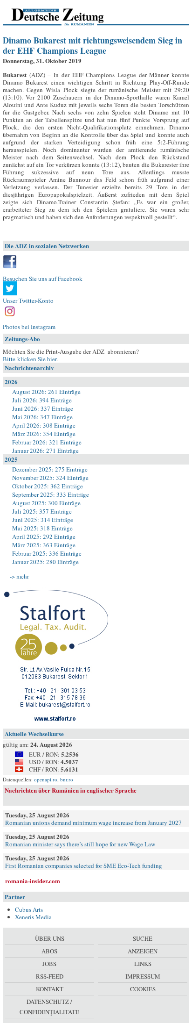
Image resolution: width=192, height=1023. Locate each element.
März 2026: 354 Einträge (43, 433)
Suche (142, 938)
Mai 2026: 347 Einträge (42, 417)
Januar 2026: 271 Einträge (45, 450)
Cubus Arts (29, 909)
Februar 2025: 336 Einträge (47, 553)
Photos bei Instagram (29, 326)
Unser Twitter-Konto (28, 300)
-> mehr (19, 576)
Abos (49, 951)
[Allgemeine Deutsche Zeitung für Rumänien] (67, 16)
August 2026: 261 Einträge (46, 391)
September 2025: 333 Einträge (50, 494)
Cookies (143, 989)
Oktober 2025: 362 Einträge (47, 486)
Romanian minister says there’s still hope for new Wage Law (80, 844)
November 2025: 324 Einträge (50, 477)
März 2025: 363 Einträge (43, 545)
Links (142, 963)
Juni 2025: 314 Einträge (42, 519)
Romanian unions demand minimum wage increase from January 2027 (93, 822)
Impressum (142, 976)
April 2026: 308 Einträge (43, 425)
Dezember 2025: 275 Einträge (50, 469)
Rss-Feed (49, 976)
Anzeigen (143, 951)
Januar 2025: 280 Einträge (45, 561)
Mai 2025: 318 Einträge (42, 528)
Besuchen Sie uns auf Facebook (42, 278)
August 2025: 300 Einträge (46, 503)
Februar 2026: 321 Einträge (47, 442)
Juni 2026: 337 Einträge (42, 408)
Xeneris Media (33, 917)
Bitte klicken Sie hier (29, 359)
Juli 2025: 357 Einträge (42, 511)
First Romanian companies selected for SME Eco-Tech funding (83, 865)
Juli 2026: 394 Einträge (42, 400)
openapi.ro (45, 779)
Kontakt (49, 989)
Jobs (49, 963)
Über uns (49, 938)
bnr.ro (66, 779)
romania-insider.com (32, 880)
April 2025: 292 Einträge (43, 536)
